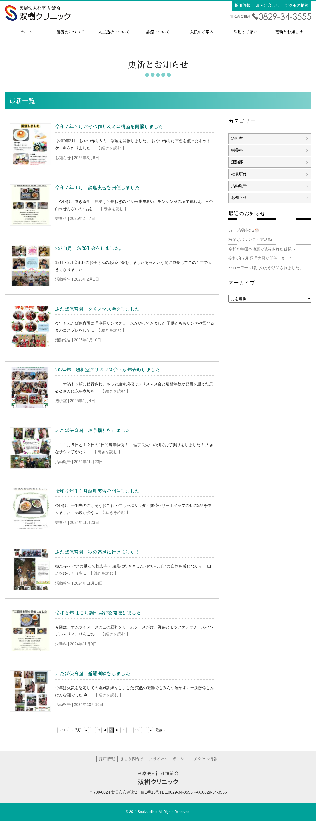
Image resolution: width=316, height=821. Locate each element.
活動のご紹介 (245, 32)
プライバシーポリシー (168, 759)
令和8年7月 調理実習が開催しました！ (262, 258)
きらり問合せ (132, 759)
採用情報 (242, 5)
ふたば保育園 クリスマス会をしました (97, 308)
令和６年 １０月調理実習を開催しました (98, 612)
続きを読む (111, 148)
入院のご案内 (202, 32)
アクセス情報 (297, 5)
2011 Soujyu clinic (143, 812)
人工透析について (114, 32)
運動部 (237, 162)
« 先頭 (76, 730)
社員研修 (239, 174)
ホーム (27, 32)
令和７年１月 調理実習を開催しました (97, 187)
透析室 (61, 401)
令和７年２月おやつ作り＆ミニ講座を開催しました (109, 126)
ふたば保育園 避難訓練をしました (92, 673)
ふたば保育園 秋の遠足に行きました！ (97, 551)
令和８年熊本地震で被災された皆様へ (262, 249)
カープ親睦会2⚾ (243, 230)
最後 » (160, 730)
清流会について (70, 32)
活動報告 (63, 279)
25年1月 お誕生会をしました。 (89, 248)
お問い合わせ (267, 5)
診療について (158, 32)
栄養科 (61, 218)
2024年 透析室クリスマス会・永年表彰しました (110, 369)
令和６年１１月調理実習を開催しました (97, 491)
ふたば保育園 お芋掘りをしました (92, 430)
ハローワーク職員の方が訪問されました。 (265, 268)
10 (137, 730)
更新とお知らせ (289, 32)
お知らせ (63, 158)
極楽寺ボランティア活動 (250, 239)
